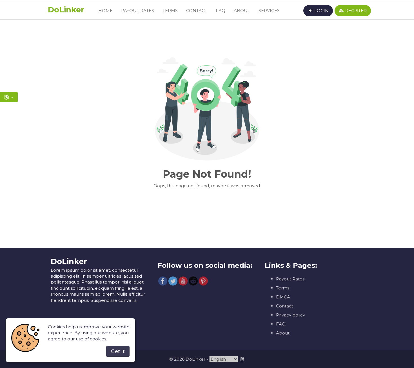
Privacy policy (290, 315)
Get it (118, 351)
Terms (170, 10)
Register (355, 10)
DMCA (283, 297)
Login (321, 10)
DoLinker (66, 9)
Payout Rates (137, 10)
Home (105, 10)
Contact (196, 10)
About (242, 10)
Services (269, 10)
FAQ (220, 10)
